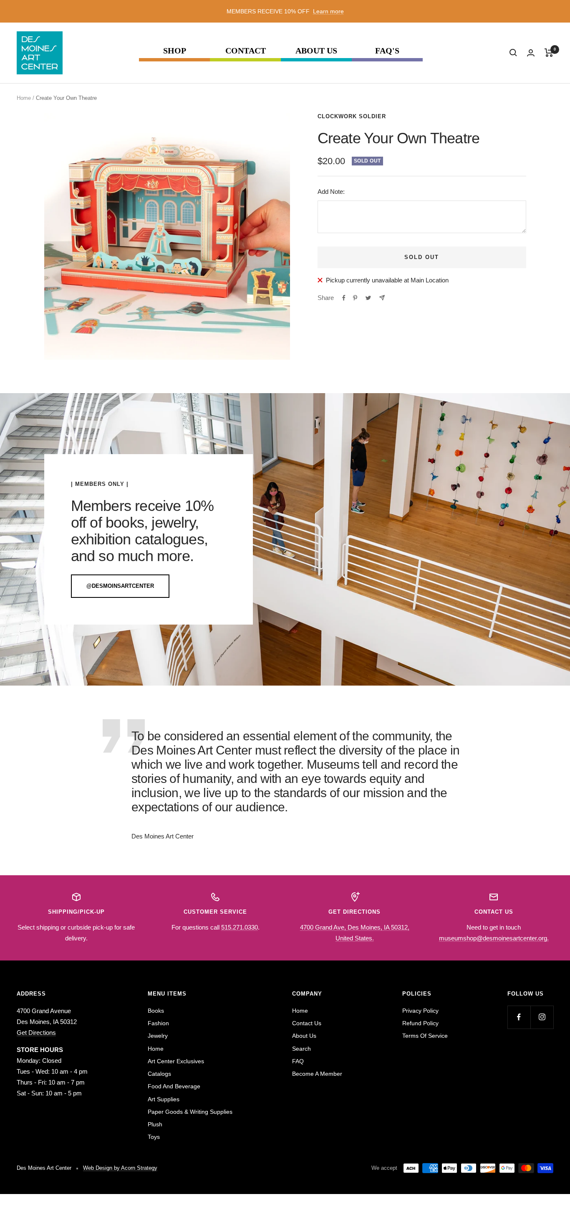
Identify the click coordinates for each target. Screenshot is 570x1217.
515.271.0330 (239, 927)
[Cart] (549, 52)
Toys (154, 1136)
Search (301, 1048)
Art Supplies (163, 1099)
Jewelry (158, 1035)
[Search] (513, 52)
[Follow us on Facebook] (518, 1017)
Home (24, 98)
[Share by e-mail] (382, 297)
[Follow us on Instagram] (541, 1017)
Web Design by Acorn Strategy (120, 1168)
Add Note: (331, 191)
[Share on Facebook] (344, 298)
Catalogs (159, 1073)
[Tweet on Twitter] (368, 298)
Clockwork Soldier (352, 116)
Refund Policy (420, 1023)
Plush (155, 1124)
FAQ (298, 1061)
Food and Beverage (174, 1086)
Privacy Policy (420, 1010)
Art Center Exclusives (176, 1061)
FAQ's (387, 50)
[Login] (531, 52)
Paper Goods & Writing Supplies (190, 1111)
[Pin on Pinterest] (355, 298)
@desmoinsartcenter (120, 586)
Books (156, 1010)
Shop (174, 50)
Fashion (158, 1023)
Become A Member (317, 1073)
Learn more (328, 11)
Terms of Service (425, 1035)
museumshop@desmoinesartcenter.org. (494, 938)
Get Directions (36, 1032)
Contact (245, 50)
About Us (316, 50)
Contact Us (306, 1023)
